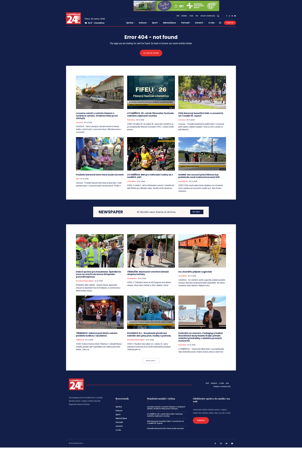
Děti (77, 179)
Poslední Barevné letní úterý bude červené (100, 174)
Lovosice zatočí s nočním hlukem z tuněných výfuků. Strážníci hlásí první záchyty (97, 116)
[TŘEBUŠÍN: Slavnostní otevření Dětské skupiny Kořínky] (151, 251)
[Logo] (73, 18)
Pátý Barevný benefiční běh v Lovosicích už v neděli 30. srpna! (200, 114)
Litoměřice (131, 181)
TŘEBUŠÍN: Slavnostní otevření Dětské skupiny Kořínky (148, 273)
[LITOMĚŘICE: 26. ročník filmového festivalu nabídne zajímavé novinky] (151, 92)
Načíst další (150, 361)
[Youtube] (235, 16)
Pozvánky (131, 120)
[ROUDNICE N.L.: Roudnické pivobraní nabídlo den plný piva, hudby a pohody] (151, 312)
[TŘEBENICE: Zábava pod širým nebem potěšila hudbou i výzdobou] (100, 312)
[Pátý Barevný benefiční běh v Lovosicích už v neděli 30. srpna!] (202, 92)
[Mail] (232, 16)
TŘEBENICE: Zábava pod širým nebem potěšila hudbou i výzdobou (96, 334)
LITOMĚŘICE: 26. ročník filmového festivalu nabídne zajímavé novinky (150, 114)
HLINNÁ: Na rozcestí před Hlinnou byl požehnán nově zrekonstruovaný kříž (199, 176)
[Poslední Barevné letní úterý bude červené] (100, 153)
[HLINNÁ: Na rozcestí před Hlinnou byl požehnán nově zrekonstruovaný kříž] (202, 153)
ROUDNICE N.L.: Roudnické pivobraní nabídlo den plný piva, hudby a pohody (149, 334)
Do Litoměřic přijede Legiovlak (195, 271)
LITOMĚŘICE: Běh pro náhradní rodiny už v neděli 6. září (150, 176)
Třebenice (80, 340)
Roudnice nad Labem (85, 281)
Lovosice (79, 122)
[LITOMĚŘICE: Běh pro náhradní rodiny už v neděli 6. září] (151, 153)
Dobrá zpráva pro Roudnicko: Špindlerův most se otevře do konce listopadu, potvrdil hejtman (98, 274)
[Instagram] (229, 16)
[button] (218, 16)
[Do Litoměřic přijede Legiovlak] (202, 251)
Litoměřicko (183, 181)
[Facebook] (226, 16)
